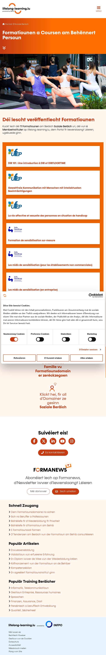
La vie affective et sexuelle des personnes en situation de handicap (47, 216)
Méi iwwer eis (15, 632)
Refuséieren (19, 358)
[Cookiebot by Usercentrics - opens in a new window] (91, 295)
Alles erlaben (86, 358)
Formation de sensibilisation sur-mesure (31, 240)
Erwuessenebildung (22, 550)
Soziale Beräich (21, 24)
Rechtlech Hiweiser (17, 635)
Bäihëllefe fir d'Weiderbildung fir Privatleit (35, 521)
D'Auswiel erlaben (53, 358)
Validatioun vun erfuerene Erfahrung (32, 554)
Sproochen (17, 597)
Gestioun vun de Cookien (20, 639)
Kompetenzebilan (21, 568)
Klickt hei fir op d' (53, 367)
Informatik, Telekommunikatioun (30, 588)
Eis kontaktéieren (54, 452)
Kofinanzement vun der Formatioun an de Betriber (40, 563)
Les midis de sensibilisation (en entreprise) (33, 290)
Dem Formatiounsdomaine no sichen (33, 512)
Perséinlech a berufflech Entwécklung (33, 606)
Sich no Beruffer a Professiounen (29, 517)
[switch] (40, 339)
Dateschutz (14, 642)
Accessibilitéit (15, 645)
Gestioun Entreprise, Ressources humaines (36, 592)
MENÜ (99, 11)
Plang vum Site (15, 652)
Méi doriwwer (38, 491)
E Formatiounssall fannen (26, 530)
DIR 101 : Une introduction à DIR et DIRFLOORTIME (36, 163)
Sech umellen (67, 491)
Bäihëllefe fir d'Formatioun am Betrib (32, 525)
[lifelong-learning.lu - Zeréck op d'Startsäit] (16, 9)
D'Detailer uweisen (88, 349)
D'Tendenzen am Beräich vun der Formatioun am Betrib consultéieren (52, 534)
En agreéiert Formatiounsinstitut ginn (33, 572)
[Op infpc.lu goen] (35, 627)
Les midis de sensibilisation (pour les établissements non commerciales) (50, 265)
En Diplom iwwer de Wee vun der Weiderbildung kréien (44, 559)
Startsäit (9, 24)
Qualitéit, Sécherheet (23, 610)
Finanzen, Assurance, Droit (26, 601)
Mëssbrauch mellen (17, 648)
